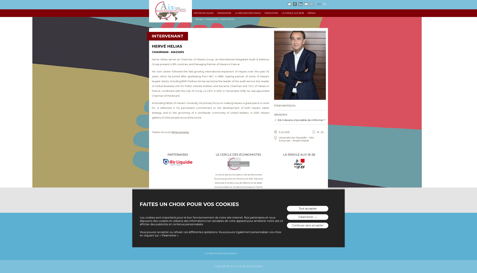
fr (324, 4)
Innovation (271, 13)
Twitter (289, 4)
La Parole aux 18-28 (293, 13)
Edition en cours (204, 13)
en (319, 4)
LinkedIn (300, 4)
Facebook (295, 4)
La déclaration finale (248, 13)
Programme (224, 13)
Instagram (312, 4)
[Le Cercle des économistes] (238, 169)
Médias (311, 13)
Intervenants (211, 19)
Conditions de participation (220, 253)
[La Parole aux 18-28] (299, 169)
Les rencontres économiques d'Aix (170, 11)
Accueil (199, 19)
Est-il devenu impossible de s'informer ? (301, 119)
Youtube (306, 4)
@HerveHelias (180, 132)
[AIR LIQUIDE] (178, 163)
